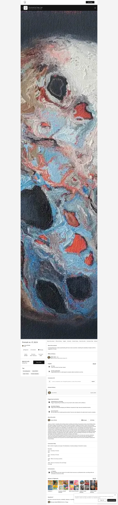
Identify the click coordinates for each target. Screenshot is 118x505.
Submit (93, 381)
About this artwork (51, 341)
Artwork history (75, 341)
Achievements (97, 341)
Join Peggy (90, 2)
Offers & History (58, 341)
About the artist (82, 341)
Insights (64, 341)
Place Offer (38, 362)
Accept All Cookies (111, 500)
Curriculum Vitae (90, 341)
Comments (69, 341)
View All (94, 478)
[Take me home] (25, 2)
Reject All (102, 500)
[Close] (115, 495)
